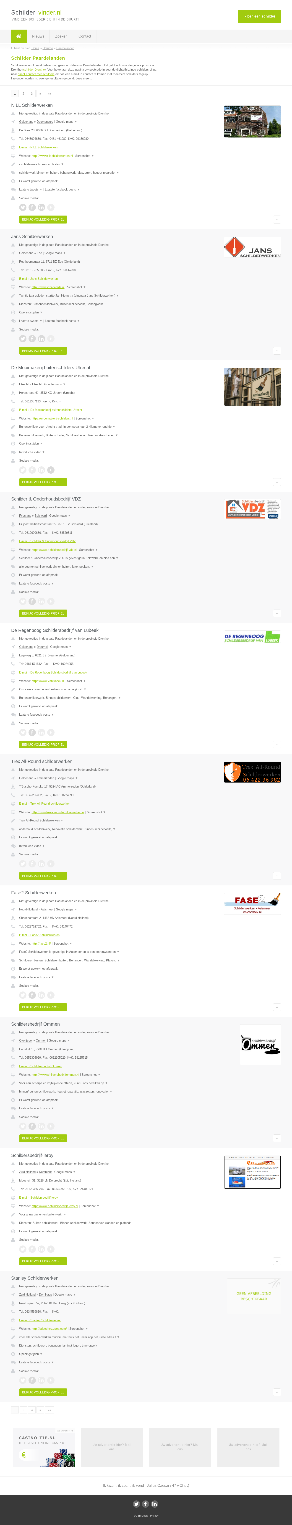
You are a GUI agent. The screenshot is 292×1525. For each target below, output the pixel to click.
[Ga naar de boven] (277, 219)
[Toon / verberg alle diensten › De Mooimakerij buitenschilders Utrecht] (89, 435)
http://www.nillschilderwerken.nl (52, 156)
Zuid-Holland (27, 1172)
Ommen (41, 1040)
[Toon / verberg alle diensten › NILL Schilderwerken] (89, 172)
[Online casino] (47, 1449)
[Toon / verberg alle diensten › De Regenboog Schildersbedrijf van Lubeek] (89, 698)
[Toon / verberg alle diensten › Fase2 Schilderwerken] (89, 960)
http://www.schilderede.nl (48, 287)
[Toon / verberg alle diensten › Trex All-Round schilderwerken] (89, 829)
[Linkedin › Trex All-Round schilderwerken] (41, 863)
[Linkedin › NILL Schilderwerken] (41, 207)
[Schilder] (19, 36)
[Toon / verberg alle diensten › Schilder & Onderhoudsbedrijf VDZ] (89, 566)
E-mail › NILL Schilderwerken (38, 147)
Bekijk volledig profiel (43, 219)
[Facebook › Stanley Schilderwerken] (32, 1380)
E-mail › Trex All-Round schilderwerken (44, 803)
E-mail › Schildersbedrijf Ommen (40, 1066)
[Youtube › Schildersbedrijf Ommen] (51, 1126)
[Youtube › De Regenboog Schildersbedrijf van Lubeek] (51, 732)
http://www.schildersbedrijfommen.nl (55, 1074)
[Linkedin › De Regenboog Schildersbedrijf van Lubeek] (41, 732)
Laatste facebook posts (62, 189)
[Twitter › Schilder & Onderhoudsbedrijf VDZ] (22, 601)
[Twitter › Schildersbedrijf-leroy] (22, 1249)
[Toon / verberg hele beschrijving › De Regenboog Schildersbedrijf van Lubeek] (89, 689)
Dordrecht (45, 1172)
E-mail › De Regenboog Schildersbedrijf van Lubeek (53, 672)
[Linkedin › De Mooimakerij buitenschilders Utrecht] (41, 470)
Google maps (66, 121)
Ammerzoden (45, 778)
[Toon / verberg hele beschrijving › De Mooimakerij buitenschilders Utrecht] (89, 426)
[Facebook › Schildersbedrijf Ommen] (32, 1126)
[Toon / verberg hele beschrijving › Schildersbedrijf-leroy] (89, 1214)
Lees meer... (84, 78)
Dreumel (42, 646)
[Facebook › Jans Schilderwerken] (32, 338)
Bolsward (41, 515)
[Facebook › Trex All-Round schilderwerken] (32, 863)
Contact (84, 36)
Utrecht (24, 384)
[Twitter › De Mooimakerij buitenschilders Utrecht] (22, 470)
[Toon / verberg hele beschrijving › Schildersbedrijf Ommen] (89, 1083)
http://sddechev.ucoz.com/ (49, 1328)
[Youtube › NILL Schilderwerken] (51, 207)
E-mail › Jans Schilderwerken (38, 278)
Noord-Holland (28, 909)
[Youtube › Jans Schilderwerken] (51, 338)
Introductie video (32, 452)
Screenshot (84, 156)
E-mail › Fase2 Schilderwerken (39, 935)
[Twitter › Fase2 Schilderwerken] (22, 995)
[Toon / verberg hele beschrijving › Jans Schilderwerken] (89, 295)
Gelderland (26, 121)
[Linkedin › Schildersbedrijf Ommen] (41, 1126)
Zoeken (61, 36)
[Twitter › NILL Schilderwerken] (22, 207)
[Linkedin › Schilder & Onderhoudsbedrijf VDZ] (41, 601)
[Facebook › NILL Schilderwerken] (32, 207)
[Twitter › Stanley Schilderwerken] (22, 1380)
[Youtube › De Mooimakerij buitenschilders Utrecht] (51, 470)
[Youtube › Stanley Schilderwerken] (51, 1380)
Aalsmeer (47, 909)
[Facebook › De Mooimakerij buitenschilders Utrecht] (32, 470)
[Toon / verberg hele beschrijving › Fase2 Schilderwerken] (89, 952)
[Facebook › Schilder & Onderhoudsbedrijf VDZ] (32, 601)
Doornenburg (45, 121)
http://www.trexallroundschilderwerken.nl (58, 812)
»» (49, 93)
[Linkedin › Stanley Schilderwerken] (41, 1380)
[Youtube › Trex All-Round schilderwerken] (51, 863)
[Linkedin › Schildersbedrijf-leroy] (41, 1249)
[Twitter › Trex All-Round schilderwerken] (22, 863)
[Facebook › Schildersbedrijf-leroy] (32, 1249)
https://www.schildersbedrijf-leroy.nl (55, 1206)
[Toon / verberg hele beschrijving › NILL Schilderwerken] (89, 164)
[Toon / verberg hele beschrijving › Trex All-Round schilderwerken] (89, 820)
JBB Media (142, 1515)
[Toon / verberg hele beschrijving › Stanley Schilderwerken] (89, 1337)
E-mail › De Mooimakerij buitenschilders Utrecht (50, 410)
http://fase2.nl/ (41, 943)
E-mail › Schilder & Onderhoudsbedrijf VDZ (47, 541)
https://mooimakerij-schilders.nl (52, 418)
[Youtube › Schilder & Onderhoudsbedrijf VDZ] (51, 601)
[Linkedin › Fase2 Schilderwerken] (41, 995)
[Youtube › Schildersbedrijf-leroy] (51, 1249)
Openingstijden (31, 312)
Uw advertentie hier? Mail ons (111, 1447)
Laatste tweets (30, 189)
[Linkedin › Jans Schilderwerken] (41, 338)
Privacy (154, 1515)
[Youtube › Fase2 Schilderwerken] (51, 995)
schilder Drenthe (34, 69)
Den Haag (45, 1294)
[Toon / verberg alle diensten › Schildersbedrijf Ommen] (89, 1091)
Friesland (25, 515)
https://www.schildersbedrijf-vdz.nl (54, 550)
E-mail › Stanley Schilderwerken (40, 1320)
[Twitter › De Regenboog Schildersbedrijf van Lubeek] (22, 732)
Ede (39, 253)
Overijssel (25, 1040)
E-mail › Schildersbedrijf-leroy (38, 1197)
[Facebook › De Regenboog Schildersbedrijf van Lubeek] (32, 732)
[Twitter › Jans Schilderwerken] (22, 338)
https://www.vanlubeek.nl (48, 681)
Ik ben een (259, 16)
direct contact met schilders (36, 74)
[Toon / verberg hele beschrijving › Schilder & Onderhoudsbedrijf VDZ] (89, 558)
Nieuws (38, 36)
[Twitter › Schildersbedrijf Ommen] (22, 1126)
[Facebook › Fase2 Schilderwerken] (32, 995)
